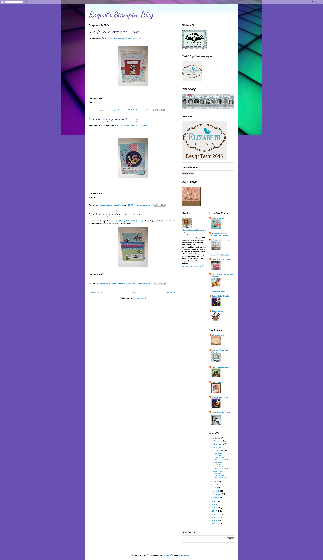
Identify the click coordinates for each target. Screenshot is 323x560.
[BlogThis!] (156, 110)
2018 (214, 508)
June (216, 481)
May (215, 485)
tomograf (167, 555)
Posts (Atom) (139, 298)
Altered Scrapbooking (221, 240)
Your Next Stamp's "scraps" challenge (127, 221)
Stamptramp (217, 311)
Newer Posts (96, 292)
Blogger (187, 555)
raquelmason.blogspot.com (195, 231)
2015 (214, 517)
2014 (214, 520)
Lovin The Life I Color (221, 259)
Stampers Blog (218, 291)
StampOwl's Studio (220, 296)
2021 (214, 501)
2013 (214, 524)
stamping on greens (220, 367)
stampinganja (217, 382)
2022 (214, 438)
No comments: (143, 110)
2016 (214, 514)
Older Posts (170, 292)
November (218, 444)
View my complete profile (193, 266)
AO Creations (217, 335)
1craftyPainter (217, 218)
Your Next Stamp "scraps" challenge (125, 38)
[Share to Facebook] (161, 110)
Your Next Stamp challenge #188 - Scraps (114, 119)
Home (133, 292)
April (215, 488)
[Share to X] (159, 110)
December (218, 441)
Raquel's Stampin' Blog (121, 14)
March (216, 491)
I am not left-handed (220, 255)
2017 (214, 511)
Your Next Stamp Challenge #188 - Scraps (114, 32)
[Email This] (154, 110)
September (218, 450)
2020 (215, 505)
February (217, 494)
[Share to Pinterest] (164, 110)
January (217, 497)
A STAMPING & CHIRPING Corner (219, 234)
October (217, 447)
